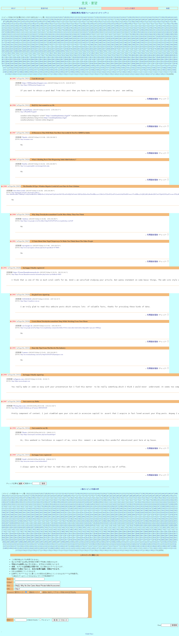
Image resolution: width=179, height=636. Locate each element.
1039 (118, 68)
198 (75, 26)
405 (62, 36)
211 (129, 26)
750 (100, 53)
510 (150, 40)
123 (111, 22)
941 (20, 64)
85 (140, 19)
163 (104, 24)
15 (87, 17)
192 (49, 26)
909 (62, 61)
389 (171, 34)
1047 (158, 68)
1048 (164, 68)
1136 (94, 74)
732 (24, 53)
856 (16, 59)
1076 (133, 70)
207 (112, 26)
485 (45, 40)
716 (133, 51)
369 (87, 34)
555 (163, 43)
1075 (128, 70)
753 (112, 53)
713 (121, 51)
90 (157, 19)
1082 (164, 70)
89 (153, 19)
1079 (148, 70)
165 (112, 24)
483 (37, 40)
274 (41, 30)
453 (87, 38)
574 (66, 45)
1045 (148, 68)
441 (37, 38)
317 (45, 32)
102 (23, 22)
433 (3, 38)
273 (37, 30)
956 (83, 64)
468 (150, 38)
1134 (84, 74)
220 (167, 26)
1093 (46, 72)
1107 (118, 72)
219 (163, 26)
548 (133, 43)
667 (104, 49)
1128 (54, 74)
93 (166, 19)
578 (83, 45)
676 (142, 49)
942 (24, 64)
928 (142, 61)
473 (171, 38)
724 (167, 51)
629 (121, 47)
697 (54, 51)
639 (163, 47)
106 (40, 22)
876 (100, 59)
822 (49, 57)
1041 (128, 68)
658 (66, 49)
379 (129, 34)
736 (41, 53)
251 (121, 28)
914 (83, 61)
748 (91, 53)
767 (171, 53)
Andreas (25, 219)
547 (129, 43)
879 (112, 59)
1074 (123, 70)
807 (163, 55)
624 (100, 47)
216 (150, 26)
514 (167, 40)
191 (45, 26)
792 (100, 55)
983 (21, 66)
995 (71, 66)
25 (120, 17)
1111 (138, 72)
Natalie (24, 137)
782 (58, 55)
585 (112, 45)
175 (154, 24)
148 (41, 24)
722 (158, 51)
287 (95, 30)
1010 (144, 66)
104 (31, 22)
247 (104, 28)
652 (41, 49)
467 (146, 38)
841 (129, 57)
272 (33, 30)
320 (58, 32)
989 (46, 66)
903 (37, 61)
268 (16, 30)
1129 (59, 74)
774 (24, 55)
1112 (143, 72)
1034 (92, 68)
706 (91, 51)
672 (125, 49)
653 (45, 49)
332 (108, 32)
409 (79, 36)
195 (62, 26)
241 (79, 28)
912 (75, 61)
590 (133, 45)
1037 (107, 68)
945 (37, 64)
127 (128, 22)
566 (33, 45)
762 (150, 53)
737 (45, 53)
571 (54, 45)
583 (104, 45)
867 (62, 59)
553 (154, 43)
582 (100, 45)
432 (175, 36)
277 (54, 30)
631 (129, 47)
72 (98, 19)
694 (41, 51)
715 (129, 51)
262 (167, 28)
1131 (69, 74)
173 (146, 24)
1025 (46, 68)
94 (170, 19)
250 (116, 28)
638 (158, 47)
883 (129, 59)
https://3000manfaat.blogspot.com (34, 83)
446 (58, 38)
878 (108, 59)
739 (54, 53)
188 (33, 26)
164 (108, 24)
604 (16, 47)
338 (133, 32)
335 (121, 32)
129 (136, 22)
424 (142, 36)
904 (41, 61)
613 (54, 47)
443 (45, 38)
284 (83, 30)
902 (33, 61)
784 (66, 55)
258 (150, 28)
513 (163, 40)
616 (66, 47)
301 (154, 30)
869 (70, 59)
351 (12, 34)
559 (3, 45)
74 (104, 19)
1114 (153, 72)
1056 (31, 70)
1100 (82, 72)
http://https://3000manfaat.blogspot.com (33, 85)
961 (104, 64)
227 (20, 28)
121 (102, 22)
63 (68, 19)
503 (121, 40)
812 (7, 57)
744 (75, 53)
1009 (138, 66)
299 (146, 30)
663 (87, 49)
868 (66, 59)
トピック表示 (130, 8)
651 (37, 49)
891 (163, 59)
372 (100, 34)
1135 (89, 74)
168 (125, 24)
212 (133, 26)
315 (37, 32)
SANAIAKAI (26, 299)
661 (79, 49)
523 (28, 43)
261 (163, 28)
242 (83, 28)
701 (70, 51)
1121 (18, 74)
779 (45, 55)
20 (104, 17)
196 (66, 26)
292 (116, 30)
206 (108, 26)
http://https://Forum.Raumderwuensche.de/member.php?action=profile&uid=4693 (36, 274)
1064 (72, 70)
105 (35, 22)
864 (49, 59)
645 (12, 49)
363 (62, 34)
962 (108, 64)
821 (45, 57)
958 (91, 64)
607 (28, 47)
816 (24, 57)
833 (95, 57)
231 (37, 28)
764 (158, 53)
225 (12, 28)
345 (163, 32)
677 (146, 49)
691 (28, 51)
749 (95, 53)
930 (150, 61)
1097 (66, 72)
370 (91, 34)
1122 (23, 74)
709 (104, 51)
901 (28, 61)
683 (171, 49)
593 (146, 45)
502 (116, 40)
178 (167, 24)
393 (12, 36)
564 (24, 45)
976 (167, 64)
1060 (51, 70)
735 (37, 53)
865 (54, 59)
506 (133, 40)
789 (87, 55)
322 (66, 32)
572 (58, 45)
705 (87, 51)
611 (45, 47)
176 (158, 24)
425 (146, 36)
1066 (82, 70)
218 (158, 26)
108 (48, 22)
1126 (43, 74)
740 (58, 53)
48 (19, 19)
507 (137, 40)
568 (41, 45)
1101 (87, 72)
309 (12, 32)
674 (133, 49)
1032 (82, 68)
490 (66, 40)
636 (150, 47)
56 (45, 19)
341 (146, 32)
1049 (169, 68)
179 (171, 24)
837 (112, 57)
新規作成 (44, 8)
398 (33, 36)
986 (33, 66)
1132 (74, 74)
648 (24, 49)
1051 (5, 70)
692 (33, 51)
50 (26, 19)
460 (116, 38)
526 (41, 43)
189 (37, 26)
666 (100, 49)
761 (146, 53)
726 (175, 51)
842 (133, 57)
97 (4, 22)
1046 (153, 68)
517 (3, 43)
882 (125, 59)
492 (75, 40)
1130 (64, 74)
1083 (169, 70)
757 (129, 53)
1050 (174, 68)
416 (108, 36)
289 (104, 30)
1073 (118, 70)
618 (75, 47)
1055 (26, 70)
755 (121, 53)
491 (70, 40)
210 (125, 26)
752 (108, 53)
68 (85, 19)
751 (104, 53)
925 (129, 61)
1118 (174, 72)
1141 (120, 74)
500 (108, 40)
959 (95, 64)
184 (16, 26)
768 (175, 53)
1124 (33, 74)
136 (165, 22)
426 (150, 36)
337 (129, 32)
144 (24, 24)
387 (163, 34)
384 (150, 34)
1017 (5, 68)
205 (104, 26)
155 (70, 24)
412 (91, 36)
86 (144, 19)
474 (175, 38)
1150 (166, 74)
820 (41, 57)
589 (129, 45)
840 (125, 57)
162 (100, 24)
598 (167, 45)
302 (158, 30)
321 (62, 32)
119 (94, 22)
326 (83, 32)
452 (83, 38)
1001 (98, 66)
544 (116, 43)
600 (175, 45)
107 (44, 22)
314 (33, 32)
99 (11, 22)
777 (37, 55)
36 (156, 17)
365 (70, 34)
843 (137, 57)
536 (83, 43)
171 (137, 24)
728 (7, 53)
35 (153, 17)
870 (75, 59)
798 (125, 55)
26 (123, 17)
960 (100, 64)
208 (116, 26)
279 (62, 30)
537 (87, 43)
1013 (159, 66)
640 (167, 47)
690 (24, 51)
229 (28, 28)
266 (7, 30)
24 (117, 17)
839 (121, 57)
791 (95, 55)
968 (133, 64)
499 (104, 40)
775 (28, 55)
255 (137, 28)
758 (133, 53)
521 (20, 43)
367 (79, 34)
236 (58, 28)
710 (108, 51)
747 (87, 53)
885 (137, 59)
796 (116, 55)
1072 (112, 70)
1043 (138, 68)
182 (7, 26)
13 (81, 17)
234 (49, 28)
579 (87, 45)
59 (55, 19)
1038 (112, 68)
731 (20, 53)
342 (150, 32)
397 (28, 36)
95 (173, 19)
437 (20, 38)
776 (33, 55)
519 (12, 43)
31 (140, 17)
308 (7, 32)
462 (125, 38)
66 (78, 19)
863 (45, 59)
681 (163, 49)
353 (20, 34)
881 (121, 59)
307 (3, 32)
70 (91, 19)
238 (66, 28)
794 (108, 55)
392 (7, 36)
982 (16, 66)
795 (112, 55)
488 (58, 40)
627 (112, 47)
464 (133, 38)
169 (129, 24)
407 (70, 36)
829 (79, 57)
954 (75, 64)
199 (79, 26)
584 (108, 45)
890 (158, 59)
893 (171, 59)
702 (75, 51)
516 (175, 40)
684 (175, 49)
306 (175, 30)
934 (167, 61)
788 (83, 55)
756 (125, 53)
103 (27, 22)
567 (37, 45)
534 (75, 43)
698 (58, 51)
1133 (79, 74)
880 (116, 59)
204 (100, 26)
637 (154, 47)
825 (62, 57)
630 (125, 47)
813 (12, 57)
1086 (10, 72)
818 (33, 57)
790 (91, 55)
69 (88, 19)
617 (70, 47)
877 (104, 59)
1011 (149, 66)
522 (24, 43)
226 (16, 28)
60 (58, 19)
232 (41, 28)
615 (62, 47)
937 (3, 64)
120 (98, 22)
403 (54, 36)
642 (175, 47)
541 (104, 43)
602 (7, 47)
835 (104, 57)
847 (154, 57)
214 (142, 26)
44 (6, 19)
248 (108, 28)
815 (20, 57)
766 (167, 53)
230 (33, 28)
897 (12, 61)
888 (150, 59)
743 (70, 53)
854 (7, 59)
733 (28, 53)
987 (37, 66)
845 (146, 57)
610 (41, 47)
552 (150, 43)
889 (154, 59)
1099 (77, 72)
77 (114, 19)
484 (41, 40)
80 (124, 19)
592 (142, 45)
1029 (66, 68)
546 (125, 43)
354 (24, 34)
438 (24, 38)
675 (137, 49)
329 (95, 32)
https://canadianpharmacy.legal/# (58, 116)
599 (171, 45)
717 (137, 51)
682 (167, 49)
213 (137, 26)
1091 (36, 72)
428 (158, 36)
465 (137, 38)
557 (171, 43)
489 (62, 40)
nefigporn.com (18, 379)
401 (45, 36)
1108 (123, 72)
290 (108, 30)
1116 (164, 72)
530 (58, 43)
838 (116, 57)
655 (54, 49)
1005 (118, 66)
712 (116, 51)
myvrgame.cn (27, 246)
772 (16, 55)
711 (112, 51)
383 (146, 34)
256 (142, 28)
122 (107, 22)
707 (95, 51)
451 (79, 38)
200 (83, 26)
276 (49, 30)
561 (12, 45)
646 (16, 49)
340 (142, 32)
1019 (15, 68)
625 (104, 47)
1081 (158, 70)
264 (175, 28)
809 (171, 55)
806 (158, 55)
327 (87, 32)
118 (90, 22)
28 (130, 17)
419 (121, 36)
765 (163, 53)
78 (117, 19)
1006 (123, 66)
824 (58, 57)
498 (100, 40)
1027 (56, 68)
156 (75, 24)
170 (133, 24)
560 (7, 45)
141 (12, 24)
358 (41, 34)
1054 (20, 70)
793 (104, 55)
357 (37, 34)
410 (83, 36)
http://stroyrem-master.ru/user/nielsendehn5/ (34, 461)
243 (87, 28)
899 (20, 61)
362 (58, 34)
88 (150, 19)
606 (24, 47)
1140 (115, 74)
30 (136, 17)
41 (172, 17)
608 (33, 47)
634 (142, 47)
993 (62, 66)
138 (174, 22)
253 (129, 28)
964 (116, 64)
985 (29, 66)
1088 (20, 72)
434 (7, 38)
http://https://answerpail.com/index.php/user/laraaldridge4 (38, 434)
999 (88, 66)
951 (62, 64)
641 (171, 47)
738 (49, 53)
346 (167, 32)
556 (167, 43)
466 (142, 38)
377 (121, 34)
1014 (164, 66)
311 (20, 32)
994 (67, 66)
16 (90, 17)
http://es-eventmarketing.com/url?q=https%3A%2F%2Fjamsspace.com (42, 354)
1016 (174, 66)
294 (125, 30)
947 (45, 64)
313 (28, 32)
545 (121, 43)
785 (70, 55)
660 (75, 49)
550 (142, 43)
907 (54, 61)
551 (146, 43)
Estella (24, 164)
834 (100, 57)
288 (100, 30)
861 (37, 59)
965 (121, 64)
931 (154, 61)
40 (169, 17)
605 (20, 47)
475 (3, 40)
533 (70, 43)
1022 (31, 68)
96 (176, 19)
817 (28, 57)
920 (108, 61)
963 (112, 64)
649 (28, 49)
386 (158, 34)
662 (83, 49)
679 (154, 49)
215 (146, 26)
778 (41, 55)
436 (16, 38)
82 (130, 19)
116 (81, 22)
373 (104, 34)
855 (12, 59)
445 (54, 38)
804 (150, 55)
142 (16, 24)
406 (66, 36)
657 (62, 49)
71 (94, 19)
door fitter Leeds (19, 191)
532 (66, 43)
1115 (158, 72)
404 (58, 36)
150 (49, 24)
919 (104, 61)
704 (83, 51)
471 (163, 38)
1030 (72, 68)
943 (28, 64)
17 (94, 17)
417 (112, 36)
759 (137, 53)
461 (121, 38)
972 (150, 64)
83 (134, 19)
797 (121, 55)
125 (119, 22)
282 (75, 30)
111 (60, 22)
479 (20, 40)
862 (41, 59)
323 (70, 32)
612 (49, 47)
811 (3, 57)
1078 (143, 70)
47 (16, 19)
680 (158, 49)
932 (158, 61)
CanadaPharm (27, 110)
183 (12, 26)
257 (146, 28)
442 (41, 38)
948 (49, 64)
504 (125, 40)
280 (66, 30)
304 (167, 30)
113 (69, 22)
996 (75, 66)
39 (166, 17)
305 (171, 30)
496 (91, 40)
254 (133, 28)
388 (167, 34)
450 (75, 38)
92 (163, 19)
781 (54, 55)
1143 (130, 74)
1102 (92, 72)
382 (142, 34)
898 (16, 61)
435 (12, 38)
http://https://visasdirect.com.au (30, 301)
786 (75, 55)
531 (62, 43)
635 (146, 47)
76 (111, 19)
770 (7, 55)
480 (24, 40)
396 (24, 36)
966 (125, 64)
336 (125, 32)
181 (3, 26)
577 (79, 45)
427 (154, 36)
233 (45, 28)
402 (49, 36)
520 (16, 43)
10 (71, 17)
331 (104, 32)
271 (28, 30)
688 (16, 51)
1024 (41, 68)
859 (28, 59)
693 (37, 51)
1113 (148, 72)
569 (45, 45)
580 (91, 45)
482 (33, 40)
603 (12, 47)
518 (7, 43)
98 (8, 22)
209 (121, 26)
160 (91, 24)
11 (74, 17)
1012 (154, 66)
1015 (169, 66)
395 (20, 36)
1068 (92, 70)
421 (129, 36)
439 (28, 38)
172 (142, 24)
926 (133, 61)
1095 (56, 72)
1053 (15, 70)
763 (154, 53)
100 (14, 22)
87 (147, 19)
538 (91, 43)
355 (28, 34)
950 (58, 64)
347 (171, 32)
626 (108, 47)
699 (62, 51)
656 (58, 49)
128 (132, 22)
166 (116, 24)
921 (112, 61)
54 (39, 19)
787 (79, 55)
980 (8, 66)
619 (79, 47)
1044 (143, 68)
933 (163, 61)
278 (58, 30)
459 (112, 38)
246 (100, 28)
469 (154, 38)
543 (112, 43)
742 (66, 53)
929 (146, 61)
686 (7, 51)
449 (70, 38)
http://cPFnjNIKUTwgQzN (29, 112)
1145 (140, 74)
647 (20, 49)
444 (49, 38)
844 (142, 57)
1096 (61, 72)
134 (157, 22)
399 (37, 36)
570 (49, 45)
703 (79, 51)
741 (62, 53)
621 (87, 47)
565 (28, 45)
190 (41, 26)
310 (16, 32)
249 (112, 28)
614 (58, 47)
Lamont (25, 352)
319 (54, 32)
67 (81, 19)
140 (7, 24)
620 (83, 47)
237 (62, 28)
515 (171, 40)
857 (20, 59)
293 (121, 30)
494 (83, 40)
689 (20, 51)
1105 (107, 72)
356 (33, 34)
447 (62, 38)
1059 (46, 70)
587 (121, 45)
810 (175, 55)
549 (137, 43)
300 (150, 30)
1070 (102, 70)
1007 (128, 66)
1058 (41, 70)
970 (142, 64)
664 (91, 49)
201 (87, 26)
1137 (100, 74)
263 (171, 28)
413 (95, 36)
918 (100, 61)
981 (12, 66)
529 (54, 43)
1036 (102, 68)
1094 (51, 72)
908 (58, 61)
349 (3, 34)
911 (70, 61)
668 (108, 49)
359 (45, 34)
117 (86, 22)
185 (20, 26)
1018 (10, 68)
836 (108, 57)
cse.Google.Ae (27, 326)
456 (100, 38)
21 (107, 17)
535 (79, 43)
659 (70, 49)
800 (133, 55)
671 (121, 49)
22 (110, 17)
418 (116, 36)
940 (16, 64)
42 (176, 17)
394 (16, 36)
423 (137, 36)
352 (16, 34)
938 (7, 64)
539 (95, 43)
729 (12, 53)
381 (137, 34)
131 (144, 22)
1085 (5, 72)
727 (3, 53)
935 (171, 61)
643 (3, 49)
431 (171, 36)
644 (7, 49)
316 (41, 32)
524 (33, 43)
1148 (156, 74)
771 (12, 55)
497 (95, 40)
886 (142, 59)
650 (33, 49)
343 (154, 32)
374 (108, 34)
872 (83, 59)
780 (49, 55)
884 (133, 59)
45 (9, 19)
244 (91, 28)
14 (84, 17)
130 (140, 22)
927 (137, 61)
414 (100, 36)
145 (28, 24)
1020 (20, 68)
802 (142, 55)
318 (49, 32)
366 (75, 34)
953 (70, 64)
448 (66, 38)
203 (95, 26)
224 (7, 28)
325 (79, 32)
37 (159, 17)
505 (129, 40)
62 (65, 19)
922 (116, 61)
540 (100, 43)
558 (175, 43)
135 (161, 22)
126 (123, 22)
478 (16, 40)
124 (115, 22)
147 (37, 24)
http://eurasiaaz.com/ (27, 139)
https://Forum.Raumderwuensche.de (26, 272)
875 (95, 59)
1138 (105, 74)
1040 (123, 68)
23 (113, 17)
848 (158, 57)
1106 (112, 72)
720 (150, 51)
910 (66, 61)
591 (137, 45)
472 (167, 38)
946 (41, 64)
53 (35, 19)
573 (62, 45)
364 (66, 34)
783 (62, 55)
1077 (138, 70)
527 (45, 43)
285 (87, 30)
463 (129, 38)
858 (24, 59)
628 (116, 47)
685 (3, 51)
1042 (133, 68)
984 (25, 66)
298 (142, 30)
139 (3, 24)
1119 (8, 74)
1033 (87, 68)
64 (71, 19)
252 (125, 28)
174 (150, 24)
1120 (13, 74)
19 (100, 17)
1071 (107, 70)
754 (116, 53)
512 (158, 40)
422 (133, 36)
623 (95, 47)
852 (175, 57)
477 (12, 40)
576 (75, 45)
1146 (146, 74)
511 (154, 40)
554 (158, 43)
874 (91, 59)
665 (95, 49)
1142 (125, 74)
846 (150, 57)
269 (20, 30)
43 (3, 19)
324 (75, 32)
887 (146, 59)
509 (146, 40)
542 (108, 43)
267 (12, 30)
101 (19, 22)
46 (12, 19)
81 (127, 19)
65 (75, 19)
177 (163, 24)
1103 (97, 72)
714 (125, 51)
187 (28, 26)
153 (62, 24)
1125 (38, 74)
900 (24, 61)
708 (100, 51)
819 (37, 57)
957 (87, 64)
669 (112, 49)
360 (49, 34)
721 (154, 51)
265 (3, 30)
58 (52, 19)
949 (54, 64)
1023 (36, 68)
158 (83, 24)
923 (121, 61)
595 (154, 45)
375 (112, 34)
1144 (135, 74)
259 (154, 28)
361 (54, 34)
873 (87, 59)
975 (163, 64)
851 (171, 57)
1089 (26, 72)
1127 (48, 74)
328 (91, 32)
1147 (151, 74)
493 (79, 40)
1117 (169, 72)
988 (41, 66)
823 (54, 57)
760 (142, 53)
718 (142, 51)
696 (49, 51)
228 (24, 28)
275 (45, 30)
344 (158, 32)
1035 (97, 68)
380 (133, 34)
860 (33, 59)
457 (104, 38)
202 (91, 26)
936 (175, 61)
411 (87, 36)
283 (79, 30)
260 (158, 28)
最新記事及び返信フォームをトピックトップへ (89, 13)
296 (133, 30)
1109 (128, 72)
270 (24, 30)
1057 (36, 70)
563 (20, 45)
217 (154, 26)
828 (75, 57)
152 (58, 24)
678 (150, 49)
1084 (174, 70)
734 (33, 53)
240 (75, 28)
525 (37, 43)
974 (158, 64)
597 (163, 45)
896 (7, 61)
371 (95, 34)
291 (112, 30)
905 (45, 61)
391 (3, 36)
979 (4, 66)
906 (49, 61)
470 (158, 38)
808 (167, 55)
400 (41, 36)
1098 (72, 72)
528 (49, 43)
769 (3, 55)
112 (65, 22)
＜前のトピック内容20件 (89, 489)
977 (171, 64)
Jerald (24, 459)
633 (137, 47)
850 (167, 57)
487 (54, 40)
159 (87, 24)
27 (127, 17)
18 (97, 17)
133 (153, 22)
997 (79, 66)
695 (45, 51)
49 (22, 19)
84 (137, 19)
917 (95, 61)
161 (95, 24)
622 (91, 47)
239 (70, 28)
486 (49, 40)
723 (163, 51)
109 (52, 22)
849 (163, 57)
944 (33, 64)
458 (108, 38)
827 (70, 57)
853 (3, 59)
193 (54, 26)
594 (150, 45)
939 (12, 64)
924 (125, 61)
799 (129, 55)
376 (116, 34)
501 (112, 40)
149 (45, 24)
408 (75, 36)
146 (33, 24)
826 (66, 57)
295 (129, 30)
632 (133, 47)
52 (32, 19)
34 (149, 17)
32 (143, 17)
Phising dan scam (19, 406)
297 (137, 30)
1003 (108, 66)
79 (121, 19)
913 (79, 61)
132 (149, 22)
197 (70, 26)
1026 (51, 68)
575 (70, 45)
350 (7, 34)
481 (28, 40)
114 (73, 22)
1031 (77, 68)
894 (175, 59)
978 (175, 64)
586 (116, 45)
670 (116, 49)
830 (83, 57)
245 (95, 28)
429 (163, 36)
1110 (133, 72)
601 (3, 47)
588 (125, 45)
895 (3, 61)
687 (12, 51)
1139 (110, 74)
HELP (13, 8)
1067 (87, 70)
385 (154, 34)
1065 (77, 70)
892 (167, 59)
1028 (61, 68)
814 (16, 57)
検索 (168, 8)
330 (100, 32)
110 (56, 22)
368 (83, 34)
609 (37, 47)
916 (91, 61)
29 (133, 17)
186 (24, 26)
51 (29, 19)
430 (167, 36)
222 (175, 26)
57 (49, 19)
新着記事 (82, 8)
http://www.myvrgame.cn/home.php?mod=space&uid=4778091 (40, 247)
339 (137, 32)
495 (87, 40)
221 (171, 26)
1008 (133, 66)
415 (104, 36)
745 (79, 53)
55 (42, 19)
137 (170, 22)
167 (121, 24)
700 (66, 51)
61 (62, 19)
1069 (97, 70)
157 (79, 24)
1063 (66, 70)
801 (137, 55)
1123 (28, 74)
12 (77, 17)
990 (50, 66)
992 (58, 66)
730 (16, 53)
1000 (92, 66)
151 (54, 24)
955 (79, 64)
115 (77, 22)
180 (175, 24)
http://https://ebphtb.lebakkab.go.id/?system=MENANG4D (29, 408)
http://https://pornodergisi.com (21, 381)
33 (146, 17)
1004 (113, 66)
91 (160, 19)
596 (158, 45)
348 (175, 32)
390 (175, 34)
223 (3, 28)
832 (91, 57)
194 (58, 26)
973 (154, 64)
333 (112, 32)
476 (7, 40)
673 (129, 49)
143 (20, 24)
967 (129, 64)
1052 (10, 70)
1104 (102, 72)
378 (125, 34)
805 (154, 55)
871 (79, 59)
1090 (31, 72)
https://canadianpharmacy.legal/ (55, 118)
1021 (26, 68)
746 (83, 53)
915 (87, 61)
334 (116, 32)
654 (49, 49)
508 (142, 40)
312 (24, 32)
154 (66, 24)
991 (54, 66)
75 (108, 19)
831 (87, 57)
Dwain (24, 432)
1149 (161, 74)
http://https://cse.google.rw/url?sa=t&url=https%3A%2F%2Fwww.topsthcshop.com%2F (47, 221)
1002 (103, 66)
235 (54, 28)
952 (66, 64)
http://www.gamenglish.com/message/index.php (35, 166)
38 (163, 17)
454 (91, 38)
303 (163, 30)
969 (137, 64)
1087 (15, 72)
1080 (153, 70)
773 (20, 55)
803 (146, 55)
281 (70, 30)
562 (16, 45)
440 (33, 38)
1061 (56, 70)
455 (95, 38)
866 (58, 59)
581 (95, 45)
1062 (61, 70)
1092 (41, 72)
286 (91, 30)
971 (146, 64)
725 (171, 51)
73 (101, 19)
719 (146, 51)
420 (125, 36)
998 (83, 66)
